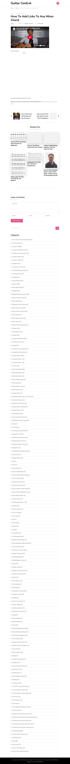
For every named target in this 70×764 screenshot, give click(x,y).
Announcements (16, 280)
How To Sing (15, 512)
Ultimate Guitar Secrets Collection (22, 727)
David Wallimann (17, 372)
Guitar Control (21, 3)
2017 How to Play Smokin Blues (21, 239)
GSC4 (13, 465)
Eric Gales (15, 427)
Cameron (14, 328)
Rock (13, 625)
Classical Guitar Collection (19, 349)
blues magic (15, 315)
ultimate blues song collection (20, 720)
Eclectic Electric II (17, 410)
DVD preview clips (17, 386)
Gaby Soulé (15, 454)
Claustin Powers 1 (17, 359)
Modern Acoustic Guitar (19, 570)
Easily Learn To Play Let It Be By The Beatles (17, 178)
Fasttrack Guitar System (19, 437)
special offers (16, 673)
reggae (14, 615)
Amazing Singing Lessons (19, 270)
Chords (13, 13)
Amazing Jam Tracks (17, 267)
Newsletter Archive (17, 591)
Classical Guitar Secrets (18, 352)
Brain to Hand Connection (19, 325)
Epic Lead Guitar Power (18, 417)
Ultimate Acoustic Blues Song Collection (23, 717)
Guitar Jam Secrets (17, 485)
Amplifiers (15, 277)
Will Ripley (15, 737)
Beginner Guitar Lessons (19, 294)
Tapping (14, 679)
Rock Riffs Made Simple (18, 628)
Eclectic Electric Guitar (18, 407)
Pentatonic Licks (16, 594)
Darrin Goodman (16, 369)
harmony (14, 505)
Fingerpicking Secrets (18, 441)
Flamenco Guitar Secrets (19, 444)
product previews (17, 608)
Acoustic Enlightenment (19, 250)
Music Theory (16, 581)
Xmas (13, 741)
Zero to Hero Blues (17, 748)
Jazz (13, 529)
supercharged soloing (18, 676)
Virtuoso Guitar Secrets (18, 734)
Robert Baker (16, 621)
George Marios (16, 458)
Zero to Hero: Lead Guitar (19, 751)
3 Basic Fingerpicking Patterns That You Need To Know (50, 147)
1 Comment (40, 23)
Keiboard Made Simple (18, 540)
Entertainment (16, 413)
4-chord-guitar (16, 243)
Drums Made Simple (18, 379)
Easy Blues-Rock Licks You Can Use (22, 396)
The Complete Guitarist (19, 690)
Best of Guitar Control (18, 297)
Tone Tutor (15, 696)
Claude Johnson (16, 355)
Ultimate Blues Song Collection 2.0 (22, 724)
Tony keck (15, 703)
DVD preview (16, 383)
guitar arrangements (18, 471)
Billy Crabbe (15, 301)
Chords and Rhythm (21, 13)
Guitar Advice (16, 468)
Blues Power (15, 321)
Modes (14, 577)
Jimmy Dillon (15, 533)
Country (14, 366)
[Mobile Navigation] (57, 3)
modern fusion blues (18, 574)
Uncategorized (16, 731)
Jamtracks (15, 523)
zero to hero (15, 744)
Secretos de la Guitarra (18, 642)
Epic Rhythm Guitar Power (19, 420)
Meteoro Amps (16, 567)
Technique (15, 683)
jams (13, 519)
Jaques (14, 526)
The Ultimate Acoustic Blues (20, 693)
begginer (14, 291)
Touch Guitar (16, 710)
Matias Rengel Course (18, 560)
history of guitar (16, 509)
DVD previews (16, 390)
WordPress (40, 761)
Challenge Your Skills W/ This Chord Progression (34, 164)
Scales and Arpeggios (18, 635)
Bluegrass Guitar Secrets (19, 304)
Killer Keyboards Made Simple (20, 543)
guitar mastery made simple (20, 488)
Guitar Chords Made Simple (20, 475)
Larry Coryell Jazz (17, 546)
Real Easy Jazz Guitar (18, 611)
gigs (13, 461)
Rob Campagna (16, 618)
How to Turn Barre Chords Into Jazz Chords (34, 146)
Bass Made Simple (17, 287)
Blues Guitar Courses (18, 308)
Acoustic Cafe (16, 246)
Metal (14, 563)
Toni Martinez (16, 700)
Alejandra (15, 263)
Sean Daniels (15, 638)
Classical (14, 345)
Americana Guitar (17, 274)
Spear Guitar (15, 669)
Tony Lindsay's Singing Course (20, 707)
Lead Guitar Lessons (18, 550)
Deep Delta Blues (17, 376)
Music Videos (15, 584)
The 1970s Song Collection (20, 686)
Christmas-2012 (16, 342)
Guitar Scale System (18, 495)
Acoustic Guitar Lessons (19, 253)
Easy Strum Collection (18, 403)
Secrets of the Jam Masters (19, 645)
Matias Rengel (16, 557)
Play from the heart (17, 601)
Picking (14, 598)
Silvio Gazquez (16, 652)
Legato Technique (17, 553)
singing (14, 656)
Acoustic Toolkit (16, 260)
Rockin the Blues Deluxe (19, 632)
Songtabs (15, 662)
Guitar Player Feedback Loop (20, 492)
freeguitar (15, 448)
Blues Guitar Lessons (18, 311)
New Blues (15, 587)
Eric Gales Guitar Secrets (19, 430)
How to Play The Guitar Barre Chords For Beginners (18, 143)
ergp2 (14, 424)
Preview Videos (16, 604)
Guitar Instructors (17, 482)
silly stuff (14, 649)
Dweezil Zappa (16, 393)
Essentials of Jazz (17, 434)
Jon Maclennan (16, 536)
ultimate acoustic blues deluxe (21, 714)
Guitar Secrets (16, 499)
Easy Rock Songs (16, 400)
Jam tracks (15, 516)
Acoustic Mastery (17, 257)
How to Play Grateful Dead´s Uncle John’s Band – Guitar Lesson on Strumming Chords (50, 172)
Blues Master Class (17, 318)
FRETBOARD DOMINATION (20, 451)
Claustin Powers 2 (17, 362)
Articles (14, 284)
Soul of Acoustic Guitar (18, 666)
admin (12, 23)
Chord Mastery (16, 332)
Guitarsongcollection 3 (18, 502)
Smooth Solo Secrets (18, 659)
